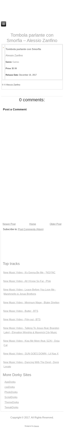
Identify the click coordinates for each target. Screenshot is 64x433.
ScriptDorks (11, 397)
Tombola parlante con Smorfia (23, 49)
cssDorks (10, 387)
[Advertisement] (16, 242)
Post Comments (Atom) (30, 229)
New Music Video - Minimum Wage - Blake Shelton (31, 302)
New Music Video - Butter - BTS (20, 311)
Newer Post (9, 224)
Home (32, 224)
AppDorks (10, 382)
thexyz (36, 426)
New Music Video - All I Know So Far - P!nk (27, 281)
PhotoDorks (11, 392)
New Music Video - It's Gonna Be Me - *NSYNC (29, 272)
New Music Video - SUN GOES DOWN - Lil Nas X (31, 353)
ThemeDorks (12, 402)
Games (16, 62)
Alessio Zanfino (14, 55)
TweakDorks (11, 407)
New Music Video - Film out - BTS (22, 319)
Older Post (55, 224)
